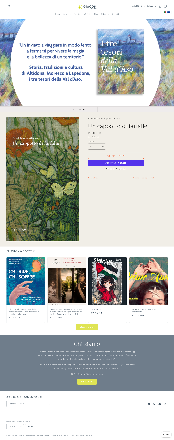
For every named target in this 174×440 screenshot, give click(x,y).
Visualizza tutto (87, 327)
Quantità (91, 141)
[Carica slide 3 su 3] (88, 109)
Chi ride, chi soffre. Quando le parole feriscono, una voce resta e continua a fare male (24, 311)
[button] (9, 6)
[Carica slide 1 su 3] (80, 109)
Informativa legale (77, 435)
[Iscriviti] (49, 404)
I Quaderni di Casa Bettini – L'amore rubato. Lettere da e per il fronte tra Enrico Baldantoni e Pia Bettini (66, 311)
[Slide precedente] (74, 109)
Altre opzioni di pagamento (116, 169)
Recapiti (89, 435)
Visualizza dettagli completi (144, 178)
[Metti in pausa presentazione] (100, 109)
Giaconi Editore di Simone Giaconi (23, 435)
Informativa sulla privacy (60, 435)
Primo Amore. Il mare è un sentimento (144, 310)
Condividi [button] (94, 178)
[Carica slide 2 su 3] (84, 109)
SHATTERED (96, 309)
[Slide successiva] (94, 109)
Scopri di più (87, 381)
